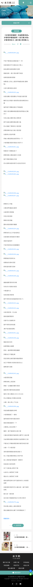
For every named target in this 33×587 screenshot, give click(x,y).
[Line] (20, 44)
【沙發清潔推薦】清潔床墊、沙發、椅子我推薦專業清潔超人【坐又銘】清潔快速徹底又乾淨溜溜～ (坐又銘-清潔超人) (22, 537)
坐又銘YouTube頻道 (20, 583)
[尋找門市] (23, 2)
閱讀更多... (7, 518)
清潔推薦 (15, 12)
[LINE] (30, 574)
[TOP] (30, 577)
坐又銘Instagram (16, 583)
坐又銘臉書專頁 (12, 583)
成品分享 (9, 12)
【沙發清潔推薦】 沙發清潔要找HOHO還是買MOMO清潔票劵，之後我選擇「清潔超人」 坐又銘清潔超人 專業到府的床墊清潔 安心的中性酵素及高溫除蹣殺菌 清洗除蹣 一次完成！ (22, 547)
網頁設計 (13, 580)
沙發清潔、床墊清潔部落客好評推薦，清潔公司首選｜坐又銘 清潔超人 (8, 2)
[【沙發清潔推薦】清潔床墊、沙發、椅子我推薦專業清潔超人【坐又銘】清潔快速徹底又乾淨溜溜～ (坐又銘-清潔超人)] (7, 536)
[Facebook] (18, 44)
